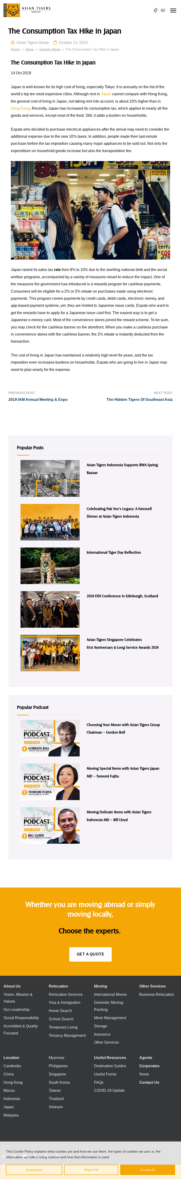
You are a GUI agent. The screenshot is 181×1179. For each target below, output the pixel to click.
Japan (106, 94)
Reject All (91, 1170)
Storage (100, 1026)
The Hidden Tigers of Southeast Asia (140, 400)
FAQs (98, 1082)
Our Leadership (16, 1010)
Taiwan (55, 1090)
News (29, 49)
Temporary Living (63, 1027)
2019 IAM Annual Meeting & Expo (38, 400)
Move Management (110, 1018)
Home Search (60, 1011)
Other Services (106, 1042)
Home (15, 49)
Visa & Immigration (64, 1002)
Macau (9, 1090)
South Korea (59, 1082)
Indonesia (12, 1099)
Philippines (58, 1066)
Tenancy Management (67, 1036)
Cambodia (12, 1066)
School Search (61, 1019)
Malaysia (11, 1115)
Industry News (50, 49)
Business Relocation (156, 994)
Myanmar (56, 1058)
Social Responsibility (21, 1018)
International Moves (110, 994)
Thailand (56, 1099)
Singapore (57, 1074)
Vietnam (56, 1107)
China (9, 1074)
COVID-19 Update (109, 1090)
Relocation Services (65, 994)
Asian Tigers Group (32, 43)
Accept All (147, 1170)
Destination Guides (110, 1066)
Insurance (102, 1034)
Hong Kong (20, 108)
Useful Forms (105, 1074)
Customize (34, 1170)
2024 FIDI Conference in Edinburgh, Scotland (122, 596)
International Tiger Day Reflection (114, 552)
